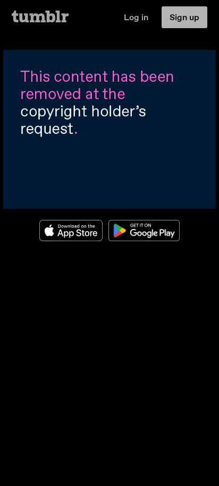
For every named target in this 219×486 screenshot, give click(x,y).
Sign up (184, 17)
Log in (136, 17)
